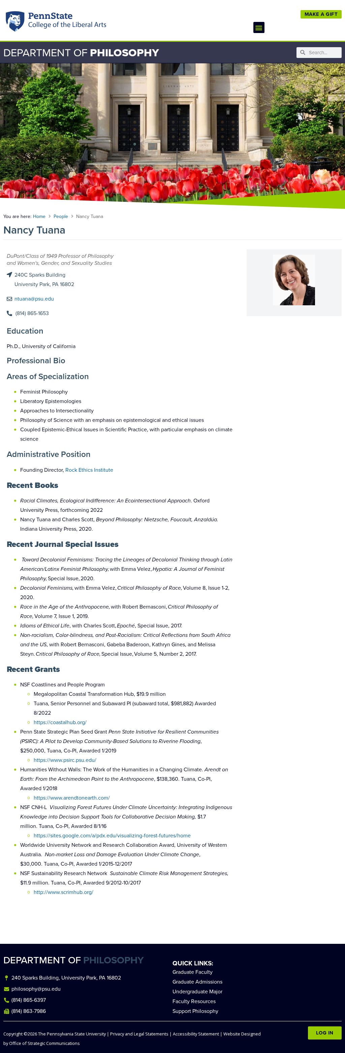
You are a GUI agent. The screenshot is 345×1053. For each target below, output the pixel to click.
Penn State (15, 23)
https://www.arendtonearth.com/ (72, 798)
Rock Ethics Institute (89, 470)
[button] (258, 27)
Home (39, 216)
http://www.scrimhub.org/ (63, 892)
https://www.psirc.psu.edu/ (66, 760)
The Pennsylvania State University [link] (72, 1034)
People (61, 216)
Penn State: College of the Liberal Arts (66, 23)
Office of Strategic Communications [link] (44, 1043)
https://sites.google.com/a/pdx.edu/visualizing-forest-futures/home (112, 835)
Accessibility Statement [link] (196, 1034)
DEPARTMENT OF (73, 960)
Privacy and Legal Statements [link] (139, 1034)
